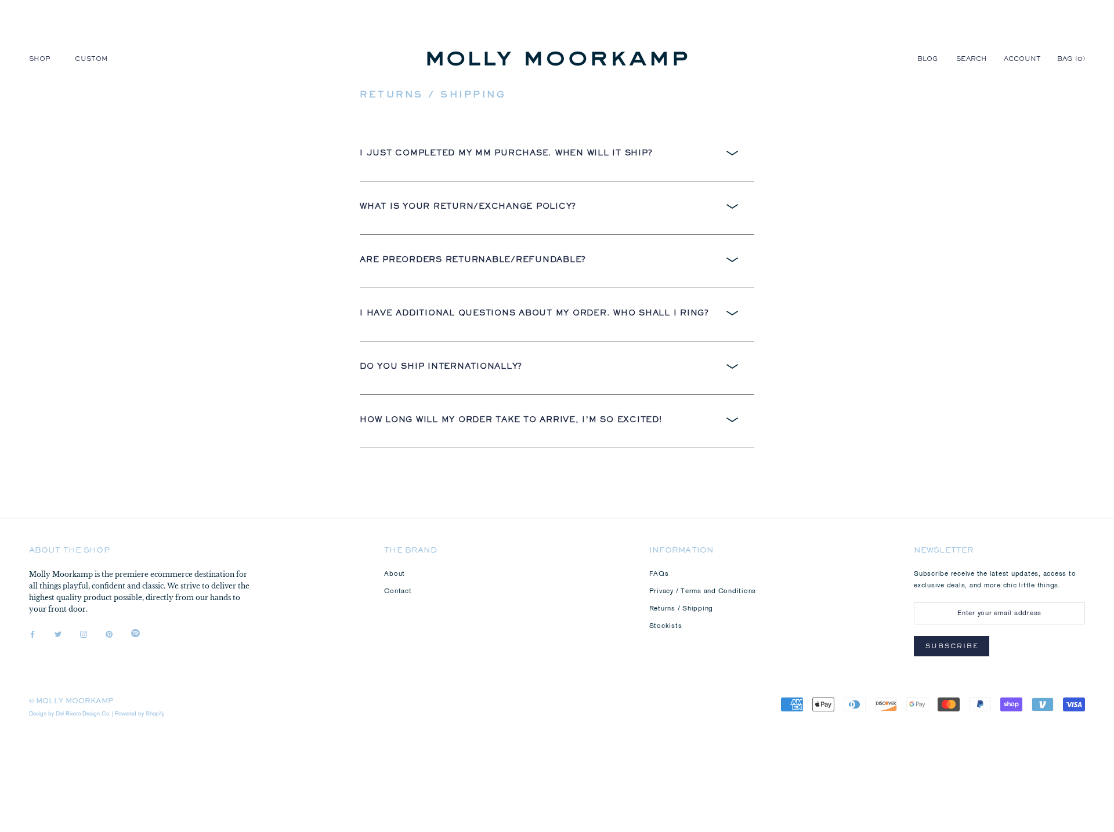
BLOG (927, 60)
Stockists (665, 626)
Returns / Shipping (681, 608)
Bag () (1071, 60)
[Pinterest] (109, 635)
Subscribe (952, 647)
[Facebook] (32, 635)
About (394, 574)
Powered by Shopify (139, 714)
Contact (397, 591)
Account (1022, 60)
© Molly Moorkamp (71, 702)
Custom (91, 60)
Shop (39, 60)
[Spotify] (135, 635)
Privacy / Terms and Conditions (703, 591)
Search (972, 60)
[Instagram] (83, 635)
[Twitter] (58, 635)
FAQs (659, 574)
